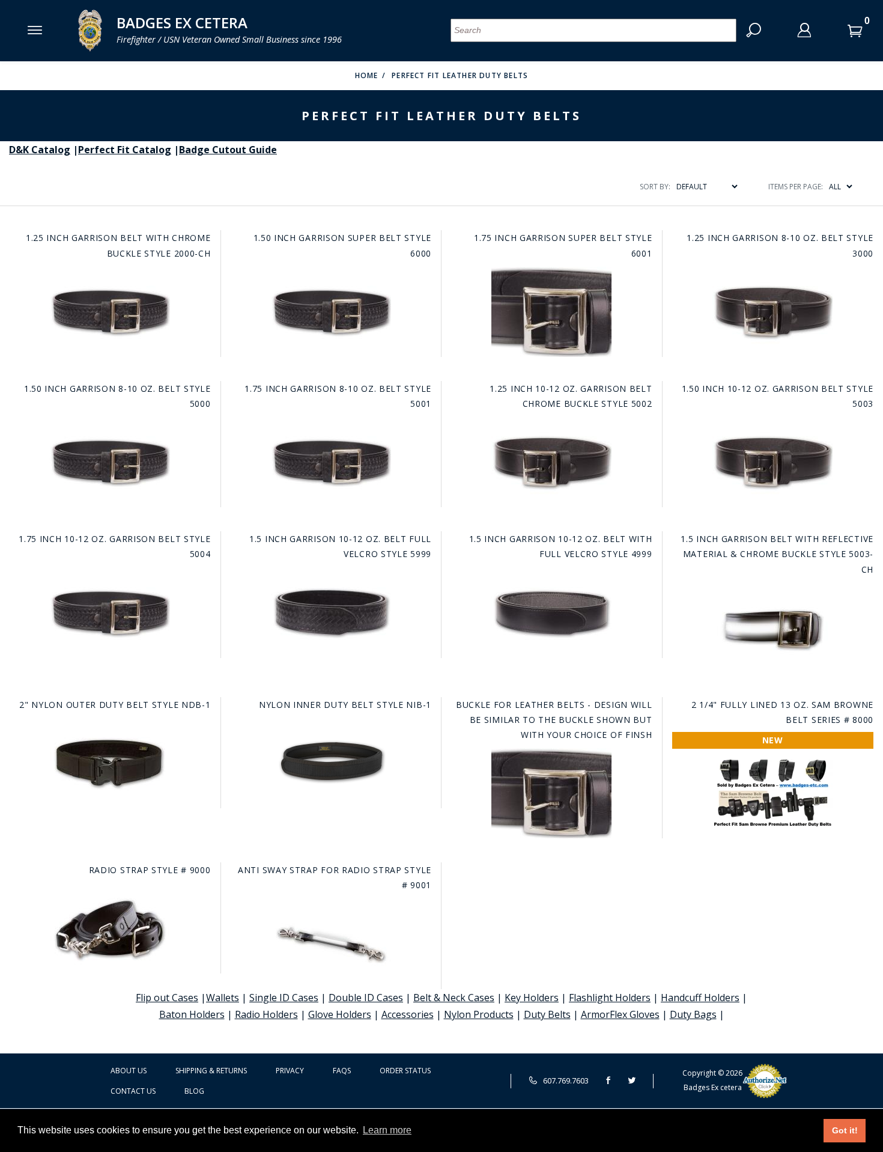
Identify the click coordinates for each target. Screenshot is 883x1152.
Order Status (405, 1070)
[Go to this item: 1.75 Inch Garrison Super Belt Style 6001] (551, 312)
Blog (194, 1091)
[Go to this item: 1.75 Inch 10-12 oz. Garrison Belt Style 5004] (110, 613)
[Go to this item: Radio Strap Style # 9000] (110, 928)
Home (366, 75)
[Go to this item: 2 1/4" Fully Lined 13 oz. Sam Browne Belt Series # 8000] (772, 793)
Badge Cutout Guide (228, 149)
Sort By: (655, 186)
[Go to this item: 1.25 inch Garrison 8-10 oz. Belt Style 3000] (772, 312)
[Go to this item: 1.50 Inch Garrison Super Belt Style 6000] (331, 312)
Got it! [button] (845, 1130)
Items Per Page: (795, 186)
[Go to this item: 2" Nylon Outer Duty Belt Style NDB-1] (110, 763)
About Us (129, 1070)
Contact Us (133, 1091)
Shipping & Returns (211, 1070)
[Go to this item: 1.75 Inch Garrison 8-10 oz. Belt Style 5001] (331, 462)
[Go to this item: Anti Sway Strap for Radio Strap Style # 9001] (331, 944)
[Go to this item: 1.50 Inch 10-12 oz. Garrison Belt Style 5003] (772, 462)
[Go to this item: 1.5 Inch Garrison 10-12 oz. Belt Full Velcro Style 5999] (331, 613)
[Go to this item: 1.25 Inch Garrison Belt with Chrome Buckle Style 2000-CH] (110, 312)
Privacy (290, 1070)
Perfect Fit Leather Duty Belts (460, 75)
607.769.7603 (565, 1080)
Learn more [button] (387, 1130)
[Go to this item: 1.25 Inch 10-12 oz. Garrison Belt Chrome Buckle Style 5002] (551, 462)
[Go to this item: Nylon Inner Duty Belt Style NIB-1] (331, 763)
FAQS (342, 1070)
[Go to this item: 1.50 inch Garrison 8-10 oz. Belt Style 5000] (110, 462)
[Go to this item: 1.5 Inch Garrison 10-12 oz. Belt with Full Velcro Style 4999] (551, 613)
